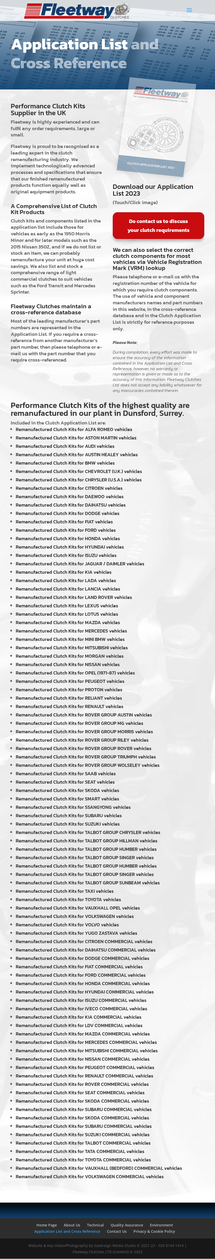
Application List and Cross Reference (67, 1231)
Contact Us (117, 1231)
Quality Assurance (127, 1225)
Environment (161, 1225)
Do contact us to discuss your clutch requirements (158, 225)
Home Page (46, 1225)
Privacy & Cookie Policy (154, 1231)
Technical (95, 1225)
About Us (72, 1225)
